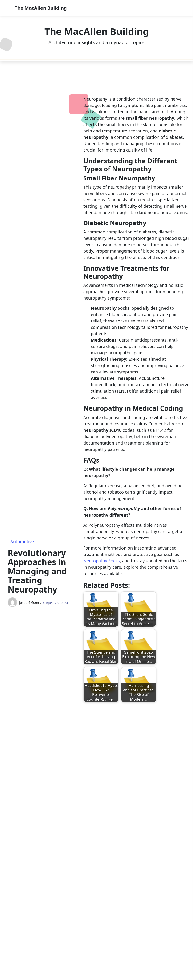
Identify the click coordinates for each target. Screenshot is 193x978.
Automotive (22, 541)
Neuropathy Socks (101, 560)
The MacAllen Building (41, 8)
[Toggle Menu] (173, 8)
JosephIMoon (29, 602)
